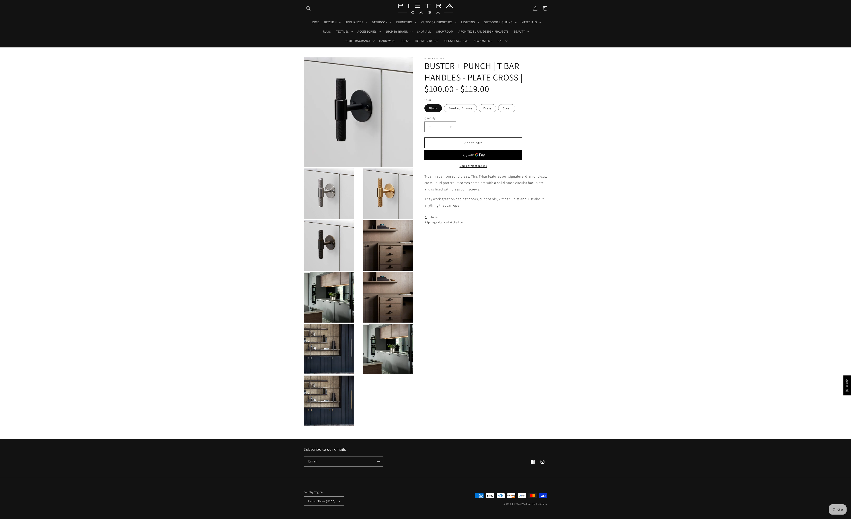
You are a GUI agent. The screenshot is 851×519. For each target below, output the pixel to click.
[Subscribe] (378, 461)
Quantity (429, 118)
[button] (308, 8)
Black (433, 108)
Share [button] (433, 217)
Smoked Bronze (460, 108)
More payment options (473, 165)
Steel (507, 108)
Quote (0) (847, 385)
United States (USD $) (321, 501)
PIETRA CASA (519, 504)
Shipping (430, 222)
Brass (487, 108)
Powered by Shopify (536, 504)
